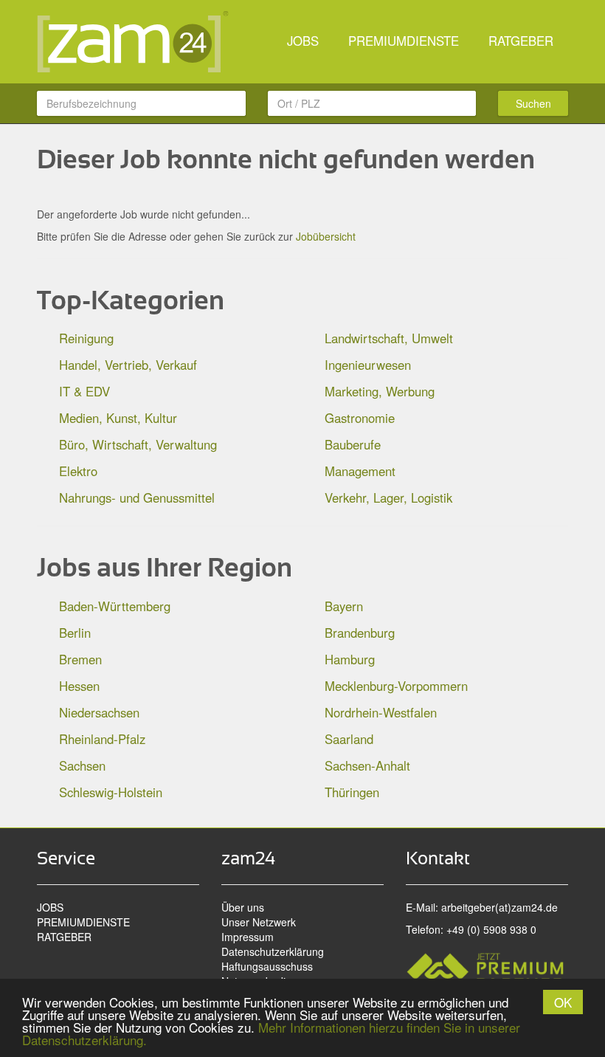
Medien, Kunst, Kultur (118, 418)
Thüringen (352, 792)
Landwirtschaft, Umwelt (389, 338)
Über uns (242, 907)
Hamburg (350, 659)
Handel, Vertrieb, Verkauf (128, 364)
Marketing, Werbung (380, 391)
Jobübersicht (326, 236)
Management (360, 471)
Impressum (247, 936)
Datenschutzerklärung (272, 951)
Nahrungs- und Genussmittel (137, 497)
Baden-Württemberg (114, 606)
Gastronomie (360, 418)
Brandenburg (360, 632)
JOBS (303, 40)
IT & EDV (84, 391)
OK (563, 1002)
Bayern (344, 606)
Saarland (349, 739)
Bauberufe (353, 444)
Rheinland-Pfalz (102, 739)
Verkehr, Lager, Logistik (388, 497)
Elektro (78, 471)
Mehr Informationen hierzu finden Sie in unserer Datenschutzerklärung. (271, 1033)
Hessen (79, 686)
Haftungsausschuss (267, 966)
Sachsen (82, 765)
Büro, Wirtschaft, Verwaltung (138, 444)
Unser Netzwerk (258, 922)
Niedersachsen (99, 712)
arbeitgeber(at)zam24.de (499, 907)
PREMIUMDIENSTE (403, 40)
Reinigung (86, 338)
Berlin (75, 632)
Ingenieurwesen (368, 364)
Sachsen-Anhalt (367, 765)
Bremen (80, 659)
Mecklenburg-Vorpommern (396, 686)
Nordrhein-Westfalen (381, 712)
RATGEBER (520, 40)
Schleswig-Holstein (110, 792)
